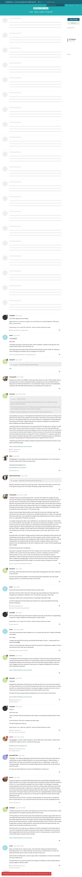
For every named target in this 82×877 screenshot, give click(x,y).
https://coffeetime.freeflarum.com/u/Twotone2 (20, 446)
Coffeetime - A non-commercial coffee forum (21, 2)
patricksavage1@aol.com (21, 745)
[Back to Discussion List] (2, 2)
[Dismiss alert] (49, 873)
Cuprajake (14, 338)
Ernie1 (14, 399)
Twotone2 (14, 459)
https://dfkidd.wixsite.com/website (17, 467)
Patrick (13, 758)
